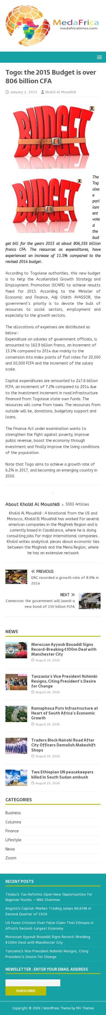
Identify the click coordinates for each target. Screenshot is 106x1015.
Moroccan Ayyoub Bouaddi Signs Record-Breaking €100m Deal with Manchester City (63, 649)
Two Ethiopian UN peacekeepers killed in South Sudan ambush (62, 774)
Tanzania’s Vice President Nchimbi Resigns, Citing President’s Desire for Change (64, 681)
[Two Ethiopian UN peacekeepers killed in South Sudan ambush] (16, 782)
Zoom (10, 858)
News (11, 631)
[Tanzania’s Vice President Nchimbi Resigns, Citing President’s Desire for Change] (16, 687)
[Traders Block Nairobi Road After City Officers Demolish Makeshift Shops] (16, 751)
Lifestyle (13, 840)
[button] (98, 57)
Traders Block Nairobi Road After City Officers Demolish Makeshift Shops (63, 745)
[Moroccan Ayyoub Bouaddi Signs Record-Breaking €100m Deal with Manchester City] (16, 655)
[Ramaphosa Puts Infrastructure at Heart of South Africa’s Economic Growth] (16, 719)
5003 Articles (77, 504)
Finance (12, 831)
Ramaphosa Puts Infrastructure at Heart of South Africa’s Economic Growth (64, 713)
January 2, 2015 (23, 92)
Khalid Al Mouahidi (60, 92)
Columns (13, 822)
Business (13, 813)
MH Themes (85, 1008)
